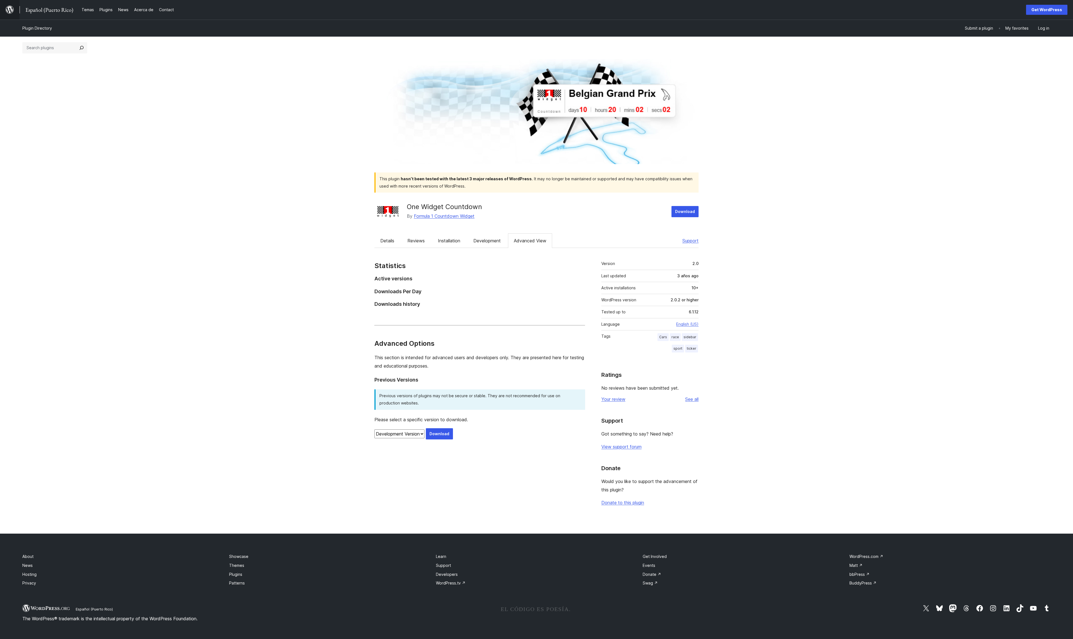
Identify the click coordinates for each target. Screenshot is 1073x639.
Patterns (237, 583)
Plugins (235, 574)
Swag (650, 583)
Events (649, 565)
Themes (236, 565)
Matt (856, 565)
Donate (652, 574)
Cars (663, 337)
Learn (441, 556)
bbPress (859, 574)
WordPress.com (866, 556)
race (675, 337)
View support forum (621, 446)
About (28, 556)
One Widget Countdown (444, 207)
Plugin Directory (37, 28)
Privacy (29, 583)
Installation (449, 240)
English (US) (687, 324)
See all (692, 399)
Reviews (416, 240)
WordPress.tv (451, 583)
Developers (447, 574)
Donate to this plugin (622, 502)
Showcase (238, 556)
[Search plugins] (81, 47)
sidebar (689, 337)
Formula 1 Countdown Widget (444, 216)
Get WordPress (1046, 9)
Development (487, 240)
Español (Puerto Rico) (94, 609)
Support (690, 240)
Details (387, 240)
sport (677, 348)
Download (685, 211)
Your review (613, 399)
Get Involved (655, 556)
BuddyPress (863, 583)
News (27, 565)
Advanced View (530, 240)
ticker (691, 348)
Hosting (29, 574)
